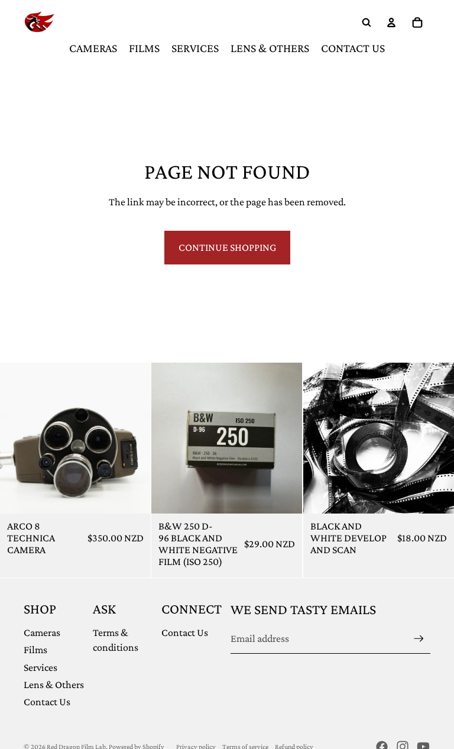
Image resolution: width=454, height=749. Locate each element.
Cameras (42, 632)
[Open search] (367, 22)
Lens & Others (54, 684)
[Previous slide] (17, 438)
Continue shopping (227, 247)
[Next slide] (133, 438)
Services (40, 667)
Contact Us (47, 702)
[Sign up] (418, 638)
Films (35, 650)
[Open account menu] (391, 22)
